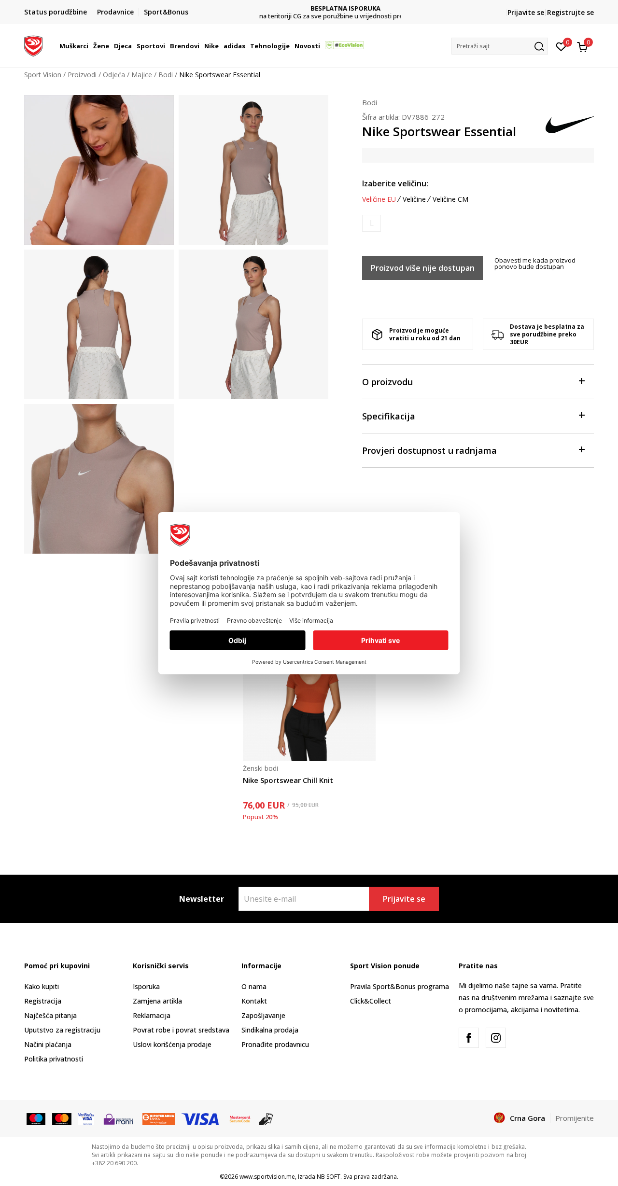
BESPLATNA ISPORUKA (309, 8)
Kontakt (254, 1000)
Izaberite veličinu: (395, 183)
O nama (254, 986)
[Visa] (86, 1118)
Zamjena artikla (157, 1000)
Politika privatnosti (53, 1058)
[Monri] (118, 1118)
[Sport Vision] (33, 45)
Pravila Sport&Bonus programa (399, 986)
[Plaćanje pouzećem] (266, 1118)
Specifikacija (388, 416)
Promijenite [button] (574, 1118)
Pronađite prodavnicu (275, 1044)
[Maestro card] (36, 1118)
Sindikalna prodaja (269, 1029)
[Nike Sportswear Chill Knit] (309, 694)
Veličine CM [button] (450, 199)
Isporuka (146, 986)
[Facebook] (468, 1037)
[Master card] (61, 1118)
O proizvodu (387, 382)
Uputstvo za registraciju (62, 1029)
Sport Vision (42, 74)
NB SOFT (328, 1176)
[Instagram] (496, 1037)
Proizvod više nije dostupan (423, 268)
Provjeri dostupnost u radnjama (429, 450)
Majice (141, 74)
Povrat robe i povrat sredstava (181, 1029)
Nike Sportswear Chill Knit (288, 780)
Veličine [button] (414, 199)
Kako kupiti (41, 986)
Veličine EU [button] (379, 199)
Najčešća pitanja (50, 1015)
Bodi (165, 74)
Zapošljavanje (263, 1015)
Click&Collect (370, 1000)
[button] (90, 46)
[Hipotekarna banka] (158, 1118)
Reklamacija (151, 1015)
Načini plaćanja (47, 1044)
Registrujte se (570, 12)
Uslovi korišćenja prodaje (172, 1044)
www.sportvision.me (267, 1176)
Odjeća (114, 74)
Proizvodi (82, 74)
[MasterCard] (240, 1118)
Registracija (42, 1000)
